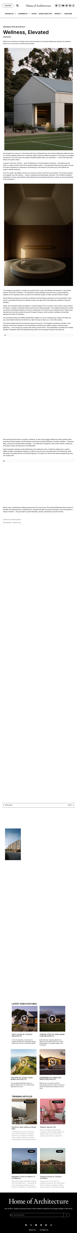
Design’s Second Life (48, 1127)
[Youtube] (63, 5)
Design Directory (45, 13)
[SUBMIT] (67, 1215)
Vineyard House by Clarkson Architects (51, 1177)
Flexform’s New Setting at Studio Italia (24, 1128)
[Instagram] (59, 5)
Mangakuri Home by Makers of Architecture (23, 1177)
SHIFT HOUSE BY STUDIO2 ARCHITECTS (22, 1035)
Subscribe (68, 13)
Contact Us (44, 1230)
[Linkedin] (66, 5)
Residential (9, 13)
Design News (7, 27)
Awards (57, 13)
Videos (34, 13)
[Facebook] (56, 5)
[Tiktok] (73, 5)
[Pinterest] (70, 5)
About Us (32, 1230)
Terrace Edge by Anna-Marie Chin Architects (52, 1035)
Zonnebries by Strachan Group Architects (50, 1078)
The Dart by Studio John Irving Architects (22, 1078)
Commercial (23, 13)
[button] (17, 6)
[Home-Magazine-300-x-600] (13, 860)
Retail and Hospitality (18, 27)
